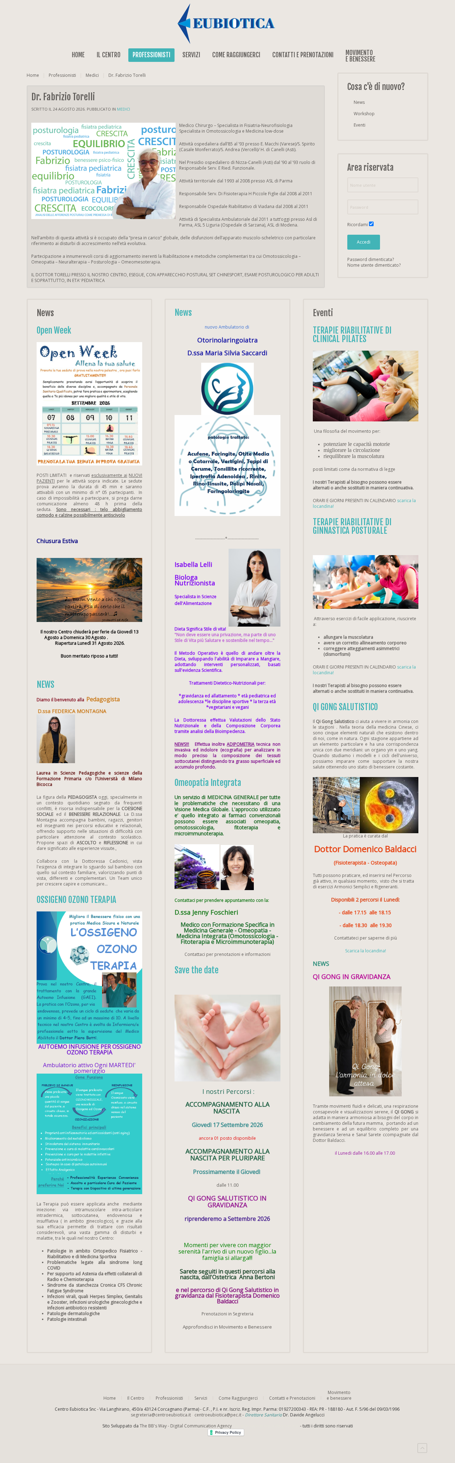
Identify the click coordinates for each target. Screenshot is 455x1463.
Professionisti (151, 55)
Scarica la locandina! (365, 951)
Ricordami (357, 225)
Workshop (364, 114)
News (359, 102)
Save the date (197, 970)
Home (78, 55)
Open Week (54, 330)
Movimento (360, 55)
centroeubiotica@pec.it (217, 1415)
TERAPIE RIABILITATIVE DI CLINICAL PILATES (352, 334)
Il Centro (109, 55)
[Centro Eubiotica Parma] (227, 23)
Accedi (363, 242)
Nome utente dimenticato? (374, 265)
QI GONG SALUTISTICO (345, 707)
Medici (92, 75)
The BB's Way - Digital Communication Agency (219, 1426)
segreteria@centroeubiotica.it (161, 1415)
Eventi (359, 125)
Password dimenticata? (370, 259)
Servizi (191, 55)
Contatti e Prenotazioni (302, 55)
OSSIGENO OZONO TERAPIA (76, 900)
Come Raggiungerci (236, 55)
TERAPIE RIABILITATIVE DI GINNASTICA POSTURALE (352, 526)
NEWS (45, 685)
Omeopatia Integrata (208, 783)
